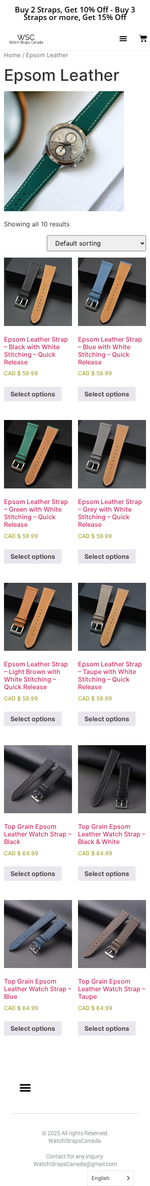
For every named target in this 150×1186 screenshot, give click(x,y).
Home (12, 55)
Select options (32, 394)
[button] (123, 38)
